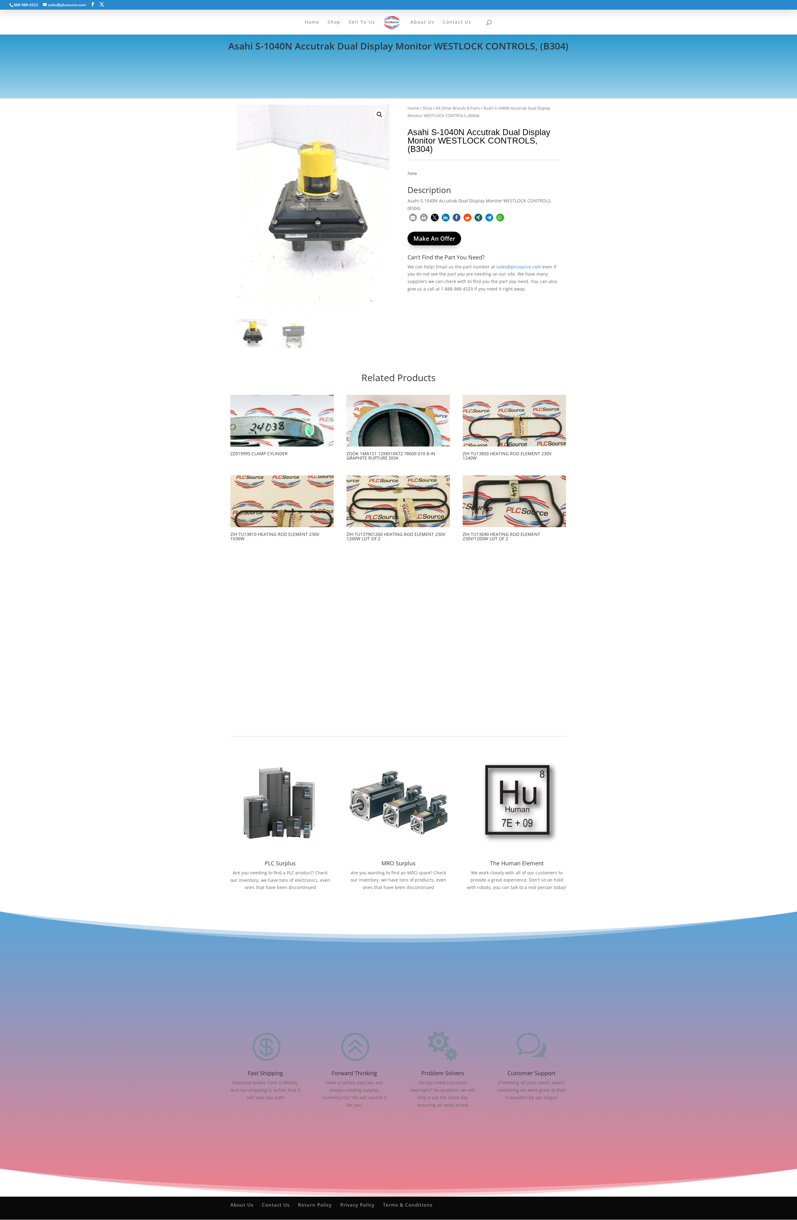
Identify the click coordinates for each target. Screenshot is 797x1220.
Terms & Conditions (407, 1205)
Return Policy (315, 1205)
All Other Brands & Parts (458, 108)
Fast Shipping (265, 1073)
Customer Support (531, 1073)
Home (413, 108)
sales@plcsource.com (518, 267)
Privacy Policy (357, 1205)
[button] (379, 114)
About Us (241, 1205)
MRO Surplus (398, 863)
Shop (427, 108)
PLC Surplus (280, 863)
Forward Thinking (354, 1073)
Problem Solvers (442, 1073)
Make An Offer (434, 238)
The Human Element (517, 863)
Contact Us (276, 1205)
